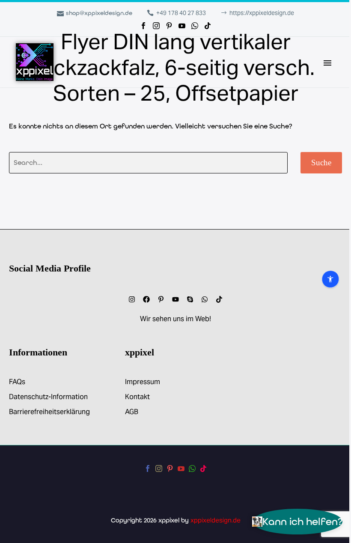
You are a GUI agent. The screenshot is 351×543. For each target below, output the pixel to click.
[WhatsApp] (194, 25)
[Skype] (190, 299)
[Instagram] (156, 25)
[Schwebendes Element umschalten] (25, 272)
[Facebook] (143, 25)
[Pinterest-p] (161, 299)
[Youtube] (175, 299)
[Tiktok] (219, 299)
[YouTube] (182, 25)
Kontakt (137, 396)
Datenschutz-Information (48, 396)
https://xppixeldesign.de (261, 13)
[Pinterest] (169, 25)
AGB (131, 411)
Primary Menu (327, 63)
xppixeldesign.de (215, 520)
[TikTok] (207, 25)
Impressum (142, 381)
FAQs (17, 381)
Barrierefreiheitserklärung (49, 411)
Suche (321, 162)
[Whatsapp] (204, 299)
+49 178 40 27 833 (181, 13)
